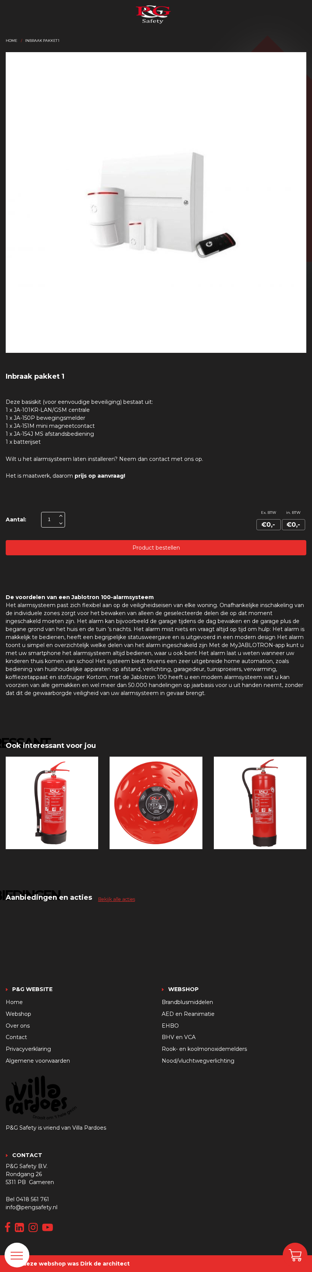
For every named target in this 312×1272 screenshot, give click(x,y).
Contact (16, 1037)
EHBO (170, 1025)
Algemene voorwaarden (38, 1060)
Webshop (18, 1014)
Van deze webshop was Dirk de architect (70, 1263)
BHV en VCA (179, 1037)
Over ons (18, 1025)
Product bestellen (156, 547)
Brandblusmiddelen (187, 1002)
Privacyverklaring (28, 1049)
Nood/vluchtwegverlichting (198, 1060)
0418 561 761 (32, 1199)
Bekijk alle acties (116, 899)
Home (11, 40)
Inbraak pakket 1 (42, 40)
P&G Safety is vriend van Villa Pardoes (56, 1127)
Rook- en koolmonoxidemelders (204, 1049)
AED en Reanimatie (188, 1014)
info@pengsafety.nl (31, 1207)
